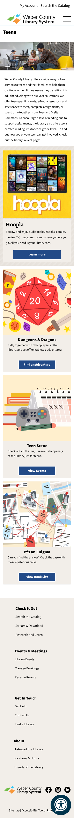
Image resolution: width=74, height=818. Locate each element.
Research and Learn (29, 635)
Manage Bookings (27, 668)
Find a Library (24, 724)
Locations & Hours (26, 758)
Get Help (21, 706)
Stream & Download (29, 626)
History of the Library (28, 749)
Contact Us (22, 715)
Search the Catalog (28, 617)
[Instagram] (58, 790)
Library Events (24, 659)
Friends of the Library (28, 767)
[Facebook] (48, 790)
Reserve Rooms (25, 677)
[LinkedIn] (67, 790)
